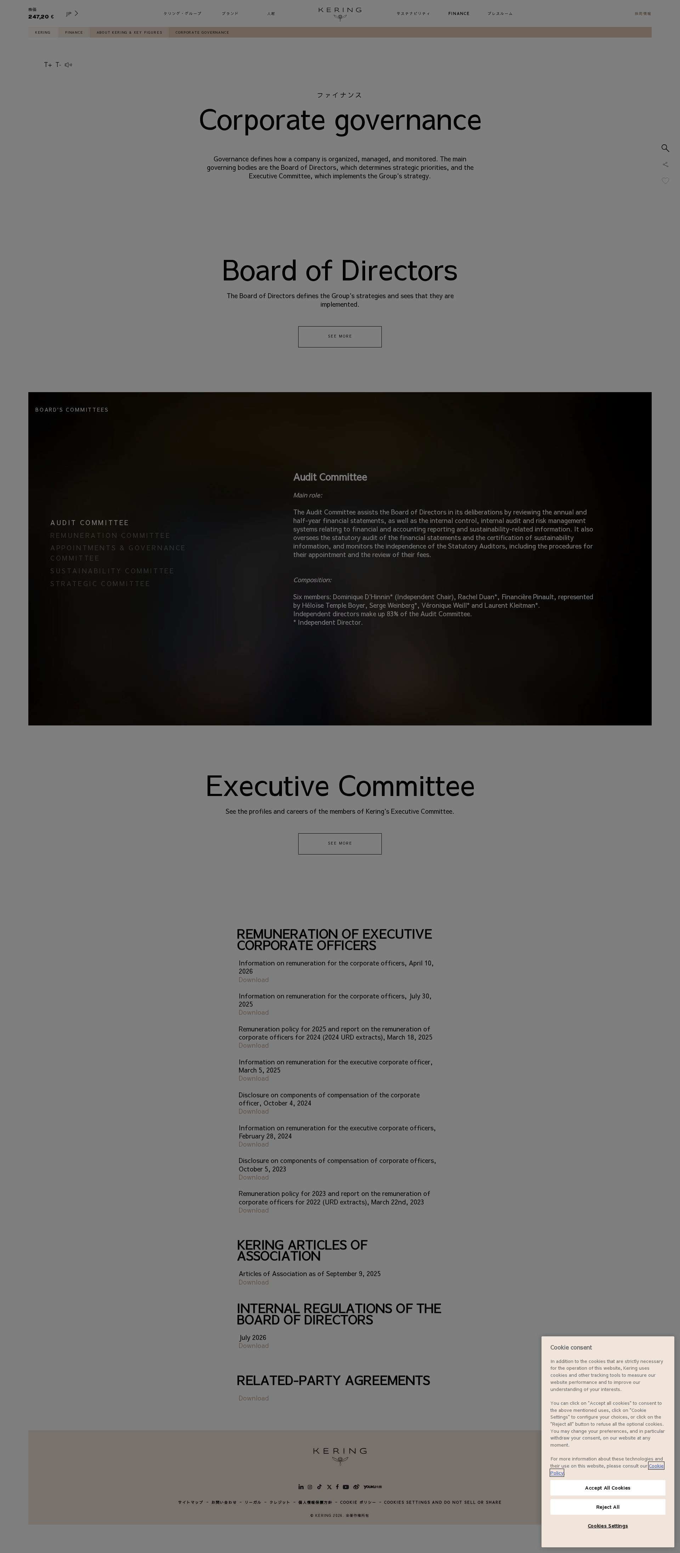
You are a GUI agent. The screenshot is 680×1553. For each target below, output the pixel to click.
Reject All (608, 1506)
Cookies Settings (608, 1525)
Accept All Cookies (608, 1487)
